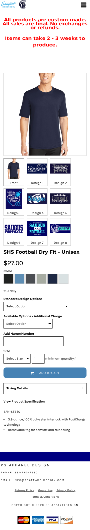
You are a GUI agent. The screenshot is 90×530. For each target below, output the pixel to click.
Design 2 (60, 183)
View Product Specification (24, 401)
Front (14, 183)
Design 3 (13, 213)
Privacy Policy (66, 490)
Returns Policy (24, 490)
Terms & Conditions (45, 496)
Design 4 (37, 213)
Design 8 (60, 243)
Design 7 (37, 243)
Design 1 (37, 183)
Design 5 (60, 213)
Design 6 (13, 243)
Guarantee (45, 490)
